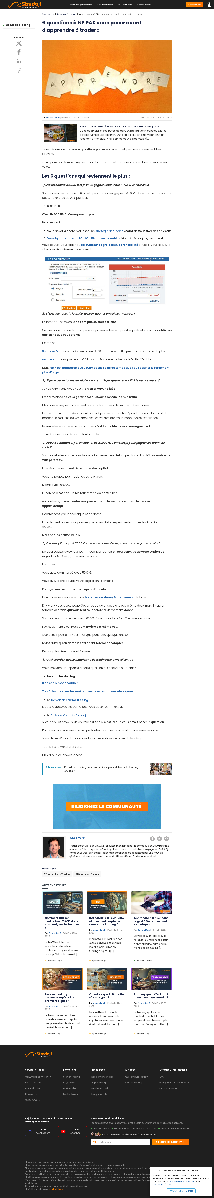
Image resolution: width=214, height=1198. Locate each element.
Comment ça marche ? (38, 1076)
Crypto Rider (70, 1082)
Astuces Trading (18, 25)
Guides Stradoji (99, 1088)
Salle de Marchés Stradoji (68, 715)
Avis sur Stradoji (133, 1082)
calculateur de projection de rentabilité (109, 245)
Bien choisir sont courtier (60, 683)
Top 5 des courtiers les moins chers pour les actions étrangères (87, 691)
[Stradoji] (24, 5)
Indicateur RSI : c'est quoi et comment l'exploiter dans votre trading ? (107, 921)
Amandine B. (55, 933)
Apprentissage (55, 960)
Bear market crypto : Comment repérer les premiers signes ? (59, 998)
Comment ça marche (80, 4)
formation (58, 700)
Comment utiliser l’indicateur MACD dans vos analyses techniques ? (62, 923)
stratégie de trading (109, 231)
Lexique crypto (99, 1094)
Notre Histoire (125, 4)
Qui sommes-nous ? (136, 1076)
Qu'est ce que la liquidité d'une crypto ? (106, 996)
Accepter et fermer (181, 1190)
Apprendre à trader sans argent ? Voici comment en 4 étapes (151, 921)
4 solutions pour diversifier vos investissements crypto (119, 126)
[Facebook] (19, 51)
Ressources (48, 14)
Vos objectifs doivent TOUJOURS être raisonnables (83, 238)
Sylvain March (53, 117)
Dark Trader (69, 1088)
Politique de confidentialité (182, 1181)
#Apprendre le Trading (57, 874)
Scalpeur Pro (51, 351)
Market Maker (70, 1094)
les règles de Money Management (109, 597)
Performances (105, 4)
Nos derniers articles (102, 1076)
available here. (56, 1189)
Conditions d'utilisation (164, 1184)
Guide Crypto (32, 1100)
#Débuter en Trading (87, 874)
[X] (19, 43)
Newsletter (31, 1094)
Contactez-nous (168, 1088)
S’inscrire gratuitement (169, 1141)
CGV (161, 1076)
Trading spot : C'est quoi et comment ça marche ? (151, 996)
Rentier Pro (50, 359)
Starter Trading (77, 700)
